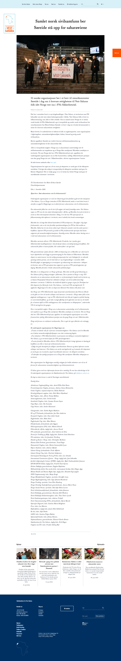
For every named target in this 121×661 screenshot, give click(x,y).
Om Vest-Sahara (26, 4)
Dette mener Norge (37, 4)
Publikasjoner (20, 625)
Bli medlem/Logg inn (72, 4)
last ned (53, 162)
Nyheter (18, 623)
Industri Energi (53, 633)
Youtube (41, 613)
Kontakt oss (61, 4)
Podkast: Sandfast (21, 629)
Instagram (41, 612)
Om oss (46, 4)
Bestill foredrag (20, 627)
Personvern (19, 633)
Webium (51, 636)
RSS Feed (19, 636)
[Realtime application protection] (93, 624)
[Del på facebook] (31, 534)
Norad (54, 634)
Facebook (41, 615)
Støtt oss (117, 53)
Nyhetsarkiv (100, 544)
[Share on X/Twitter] (33, 534)
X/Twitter (41, 610)
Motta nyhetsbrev (100, 616)
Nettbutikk (19, 631)
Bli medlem (67, 608)
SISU (43, 636)
